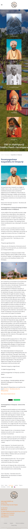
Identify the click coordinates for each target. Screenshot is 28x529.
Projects (20, 485)
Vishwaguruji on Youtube (7, 515)
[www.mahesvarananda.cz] (14, 486)
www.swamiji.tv (5, 516)
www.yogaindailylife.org (7, 501)
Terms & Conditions (20, 523)
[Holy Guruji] (14, 102)
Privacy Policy (14, 525)
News (6, 485)
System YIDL (4, 503)
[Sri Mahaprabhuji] (14, 75)
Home (2, 485)
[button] (1, 4)
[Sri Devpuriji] (14, 50)
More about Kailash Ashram (8, 394)
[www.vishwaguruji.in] (12, 486)
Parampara (11, 485)
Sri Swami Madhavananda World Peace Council (13, 511)
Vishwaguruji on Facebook (7, 513)
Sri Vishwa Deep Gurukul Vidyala (9, 505)
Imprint (11, 523)
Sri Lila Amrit (4, 508)
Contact (8, 486)
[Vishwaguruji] (14, 129)
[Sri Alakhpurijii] (14, 24)
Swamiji (16, 485)
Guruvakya (3, 486)
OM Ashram (4, 509)
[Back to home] (14, 4)
